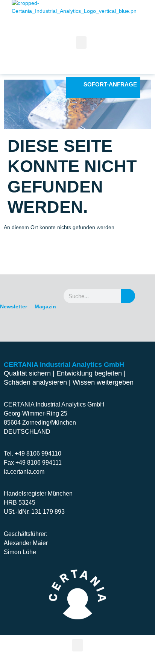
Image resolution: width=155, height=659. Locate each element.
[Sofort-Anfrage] (73, 84)
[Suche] (128, 296)
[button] (77, 645)
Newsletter (13, 306)
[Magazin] (45, 289)
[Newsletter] (13, 289)
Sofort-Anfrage (110, 84)
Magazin (45, 306)
